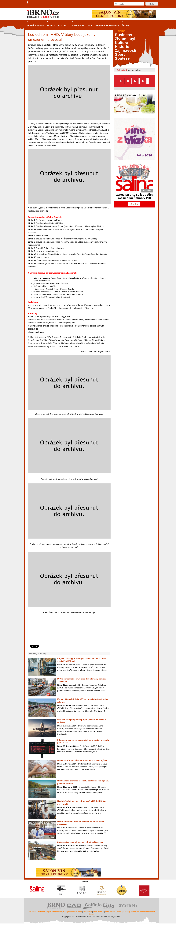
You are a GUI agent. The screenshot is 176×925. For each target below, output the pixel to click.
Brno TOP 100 (98, 912)
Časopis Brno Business (72, 912)
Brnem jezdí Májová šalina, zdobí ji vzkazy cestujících (82, 760)
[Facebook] (27, 3)
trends (113, 912)
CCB (34, 912)
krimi (107, 912)
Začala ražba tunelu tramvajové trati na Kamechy (80, 842)
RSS (29, 912)
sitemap (120, 912)
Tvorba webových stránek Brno (49, 912)
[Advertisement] (68, 634)
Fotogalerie (87, 912)
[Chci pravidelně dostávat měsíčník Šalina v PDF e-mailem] (134, 184)
